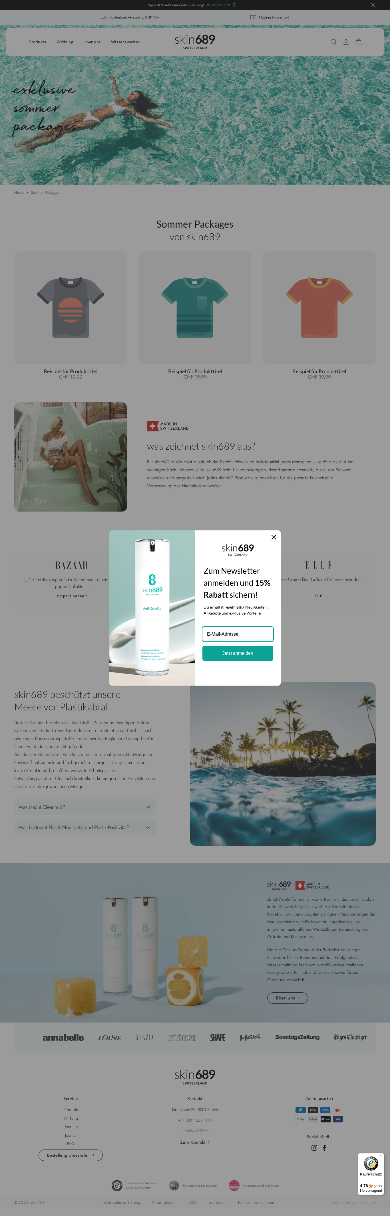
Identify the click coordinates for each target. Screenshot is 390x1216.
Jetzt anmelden (237, 653)
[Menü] (380, 1156)
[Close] (274, 537)
